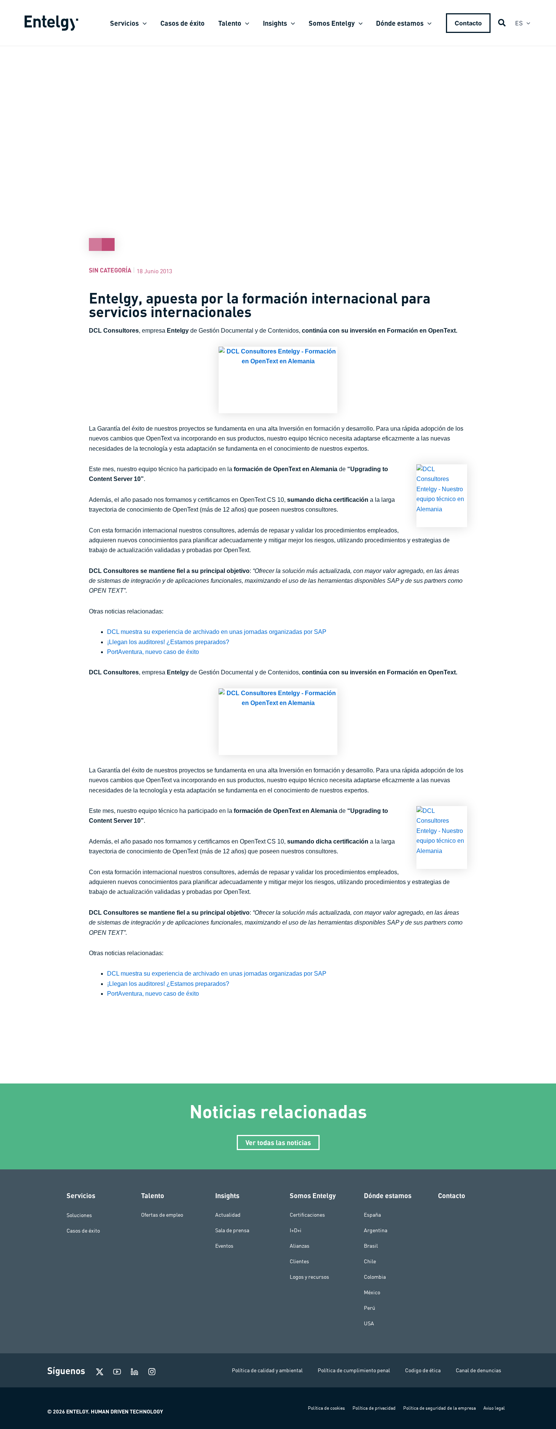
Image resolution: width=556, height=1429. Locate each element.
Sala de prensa (232, 1230)
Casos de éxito (83, 1230)
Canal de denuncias (478, 1370)
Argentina (375, 1230)
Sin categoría (110, 270)
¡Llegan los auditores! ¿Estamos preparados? (168, 642)
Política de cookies (326, 1408)
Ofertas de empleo (162, 1214)
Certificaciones (307, 1214)
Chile (370, 1261)
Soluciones (79, 1214)
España (372, 1214)
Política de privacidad (374, 1408)
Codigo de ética (423, 1370)
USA (369, 1323)
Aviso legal (494, 1408)
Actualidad (228, 1214)
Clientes (299, 1261)
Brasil (371, 1245)
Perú (369, 1307)
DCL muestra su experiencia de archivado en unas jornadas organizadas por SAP (216, 632)
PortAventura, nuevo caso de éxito (153, 652)
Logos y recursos (309, 1276)
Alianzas (299, 1245)
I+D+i (295, 1230)
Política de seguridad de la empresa (439, 1408)
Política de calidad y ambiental (267, 1370)
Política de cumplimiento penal (354, 1370)
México (372, 1292)
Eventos (224, 1245)
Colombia (375, 1276)
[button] (143, 23)
